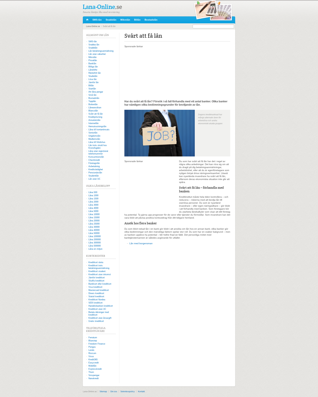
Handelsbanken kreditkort (100, 306)
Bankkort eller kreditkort (99, 284)
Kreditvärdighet (95, 169)
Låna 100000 (94, 236)
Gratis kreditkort (96, 321)
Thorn (91, 372)
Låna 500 (92, 192)
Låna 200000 (94, 239)
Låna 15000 (94, 217)
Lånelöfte (92, 70)
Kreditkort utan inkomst (99, 274)
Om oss (113, 391)
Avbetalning (94, 166)
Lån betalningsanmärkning (100, 51)
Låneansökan (94, 107)
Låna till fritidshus (96, 142)
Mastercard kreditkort (98, 290)
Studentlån (93, 175)
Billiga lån (93, 66)
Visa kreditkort (95, 287)
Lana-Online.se (87, 20)
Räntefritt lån (94, 73)
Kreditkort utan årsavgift (99, 318)
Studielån (92, 76)
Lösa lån (92, 79)
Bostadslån (151, 19)
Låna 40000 (94, 230)
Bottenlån (93, 104)
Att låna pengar (95, 92)
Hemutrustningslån (97, 126)
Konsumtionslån (96, 157)
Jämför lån (93, 82)
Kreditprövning (95, 117)
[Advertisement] (177, 73)
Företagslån (94, 163)
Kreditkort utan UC (97, 309)
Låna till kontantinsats (98, 129)
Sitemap (103, 391)
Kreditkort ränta (95, 262)
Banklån (92, 63)
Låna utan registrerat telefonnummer (98, 152)
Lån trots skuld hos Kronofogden (97, 146)
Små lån (92, 95)
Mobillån (92, 366)
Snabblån (111, 19)
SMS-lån (97, 19)
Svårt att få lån (95, 114)
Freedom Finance (96, 344)
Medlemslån (94, 139)
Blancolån (93, 110)
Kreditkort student (97, 271)
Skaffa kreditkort (96, 280)
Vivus (91, 356)
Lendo (91, 350)
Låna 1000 (93, 195)
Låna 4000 (93, 208)
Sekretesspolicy (127, 391)
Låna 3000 (93, 205)
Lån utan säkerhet (97, 54)
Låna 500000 (94, 246)
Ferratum (92, 337)
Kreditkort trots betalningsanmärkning (98, 266)
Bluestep (92, 340)
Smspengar (93, 375)
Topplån (92, 101)
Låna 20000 (94, 220)
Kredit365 (93, 359)
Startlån (92, 88)
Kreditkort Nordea (96, 299)
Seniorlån (92, 132)
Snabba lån (93, 44)
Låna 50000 (94, 233)
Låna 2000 (93, 201)
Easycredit (93, 362)
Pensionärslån (95, 172)
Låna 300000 (94, 242)
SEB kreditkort (95, 302)
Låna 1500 (93, 198)
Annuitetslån (94, 120)
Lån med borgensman (141, 243)
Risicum (92, 353)
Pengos (92, 347)
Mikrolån (125, 19)
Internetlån (93, 123)
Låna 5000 (93, 211)
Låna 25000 (94, 224)
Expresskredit (95, 369)
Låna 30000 (94, 227)
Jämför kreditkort (96, 277)
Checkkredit (94, 160)
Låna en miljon (95, 249)
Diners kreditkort (96, 293)
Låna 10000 (94, 214)
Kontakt (141, 391)
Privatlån (92, 60)
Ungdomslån (94, 136)
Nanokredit (93, 378)
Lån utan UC (94, 179)
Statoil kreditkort (96, 296)
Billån (137, 19)
